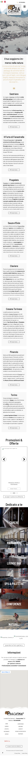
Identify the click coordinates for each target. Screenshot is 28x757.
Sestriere (12, 97)
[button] (14, 127)
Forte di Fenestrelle (9, 140)
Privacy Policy (17, 755)
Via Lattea (9, 99)
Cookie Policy (24, 755)
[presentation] (11, 493)
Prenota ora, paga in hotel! (14, 483)
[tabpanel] (14, 469)
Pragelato (5, 183)
